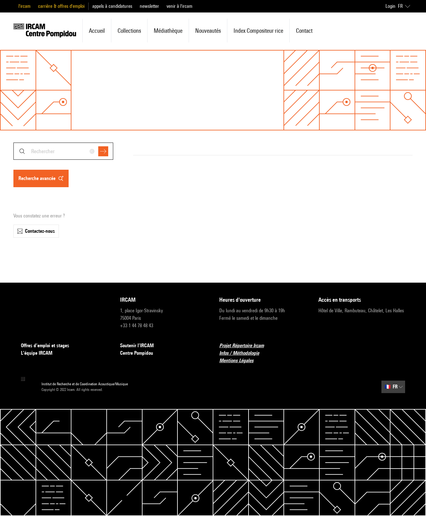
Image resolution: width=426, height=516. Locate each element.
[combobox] (63, 151)
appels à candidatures (112, 6)
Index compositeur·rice (258, 30)
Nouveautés (208, 30)
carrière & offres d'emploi (61, 6)
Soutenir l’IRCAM (137, 345)
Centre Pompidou (136, 353)
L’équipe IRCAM (36, 353)
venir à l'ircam (179, 6)
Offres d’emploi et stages (45, 345)
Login (390, 6)
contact (304, 30)
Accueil (97, 30)
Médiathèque (168, 30)
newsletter (149, 6)
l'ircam (24, 6)
